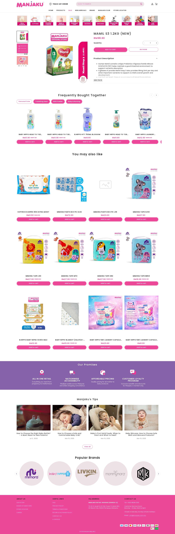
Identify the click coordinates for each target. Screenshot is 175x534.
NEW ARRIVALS (80, 10)
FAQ (54, 503)
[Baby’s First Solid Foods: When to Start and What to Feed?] (105, 417)
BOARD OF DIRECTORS (24, 506)
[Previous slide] (17, 474)
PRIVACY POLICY (58, 506)
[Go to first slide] (158, 474)
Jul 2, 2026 (34, 438)
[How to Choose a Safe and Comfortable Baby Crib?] (69, 417)
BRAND (92, 10)
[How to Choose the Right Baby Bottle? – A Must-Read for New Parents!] (34, 417)
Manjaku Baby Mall (89, 531)
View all (87, 447)
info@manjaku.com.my (137, 515)
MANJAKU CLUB (104, 10)
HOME (51, 10)
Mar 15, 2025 (69, 438)
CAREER (19, 513)
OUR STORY (21, 503)
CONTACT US (57, 516)
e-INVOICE (56, 519)
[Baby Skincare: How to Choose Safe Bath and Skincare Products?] (141, 417)
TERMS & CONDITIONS (60, 509)
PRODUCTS (60, 10)
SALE (70, 10)
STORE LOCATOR (119, 10)
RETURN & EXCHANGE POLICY (62, 513)
